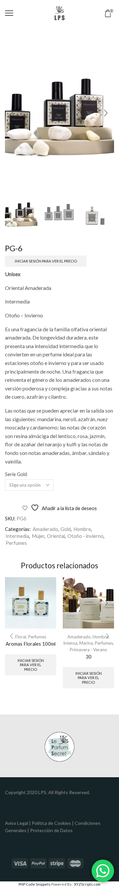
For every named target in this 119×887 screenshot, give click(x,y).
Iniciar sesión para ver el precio (46, 261)
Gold (65, 529)
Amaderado (45, 529)
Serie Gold (16, 474)
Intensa (70, 643)
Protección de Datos (51, 830)
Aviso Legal (16, 823)
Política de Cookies (51, 823)
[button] (13, 113)
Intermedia (17, 536)
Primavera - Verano (88, 649)
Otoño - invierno (85, 536)
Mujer (38, 536)
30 (89, 657)
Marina (86, 643)
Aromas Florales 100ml (31, 644)
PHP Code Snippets (35, 884)
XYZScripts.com (87, 884)
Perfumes (16, 543)
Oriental (56, 536)
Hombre (82, 529)
